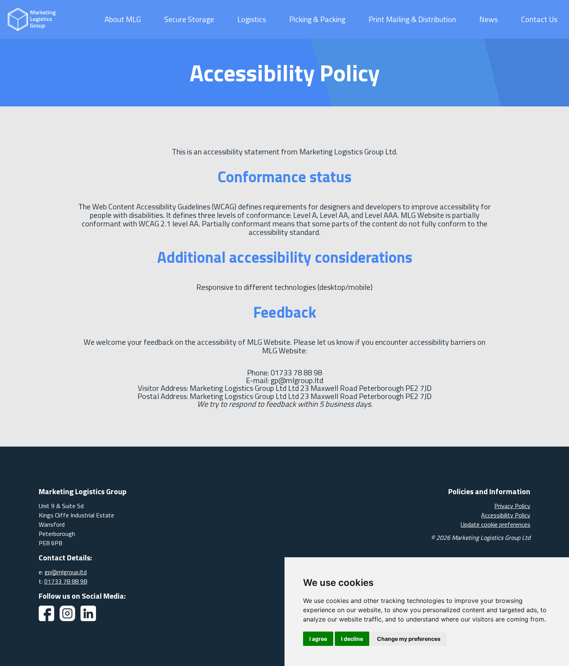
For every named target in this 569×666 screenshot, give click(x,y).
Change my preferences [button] (408, 638)
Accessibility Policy (505, 515)
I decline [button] (352, 638)
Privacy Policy (512, 505)
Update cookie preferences (495, 524)
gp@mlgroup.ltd (66, 572)
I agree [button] (318, 638)
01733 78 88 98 (65, 581)
